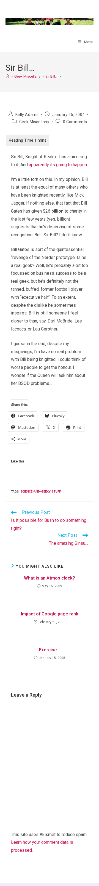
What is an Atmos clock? (49, 578)
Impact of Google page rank (49, 614)
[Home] (7, 76)
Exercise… (49, 649)
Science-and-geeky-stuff (40, 491)
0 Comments (75, 122)
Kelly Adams (27, 114)
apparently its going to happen (58, 164)
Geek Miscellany (34, 122)
